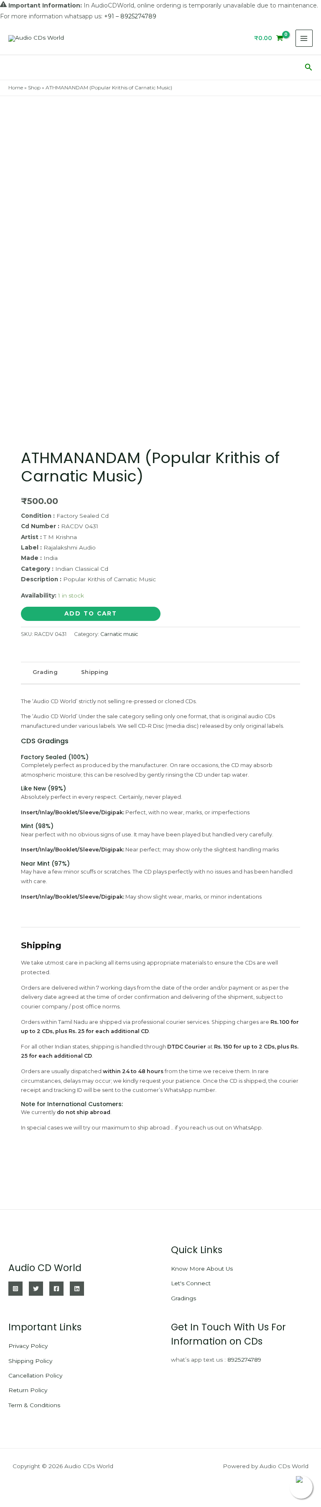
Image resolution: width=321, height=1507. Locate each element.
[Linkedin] (77, 1289)
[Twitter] (36, 1289)
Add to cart (90, 613)
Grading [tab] (45, 672)
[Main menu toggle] (304, 38)
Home (15, 87)
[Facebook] (56, 1289)
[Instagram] (15, 1289)
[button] (309, 67)
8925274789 (244, 1359)
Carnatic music (119, 634)
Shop (34, 87)
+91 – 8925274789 (130, 16)
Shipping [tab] (94, 672)
